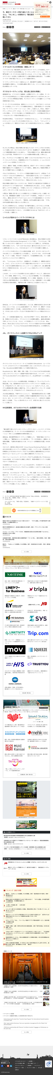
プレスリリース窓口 (31, 1067)
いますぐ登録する (45, 16)
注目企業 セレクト (10, 563)
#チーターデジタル (43, 21)
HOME (4, 8)
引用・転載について (32, 1063)
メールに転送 (37, 27)
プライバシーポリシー (20, 1065)
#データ (35, 21)
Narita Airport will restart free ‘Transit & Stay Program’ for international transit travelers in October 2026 (26, 1019)
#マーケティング (7, 21)
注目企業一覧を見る (26, 693)
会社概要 (30, 1061)
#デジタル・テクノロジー (17, 21)
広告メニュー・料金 (19, 1067)
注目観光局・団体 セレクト (12, 707)
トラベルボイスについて (20, 1061)
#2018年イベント (28, 21)
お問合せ (17, 1069)
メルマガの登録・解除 (20, 1063)
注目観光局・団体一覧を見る (26, 774)
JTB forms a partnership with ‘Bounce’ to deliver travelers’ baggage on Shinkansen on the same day (26, 1027)
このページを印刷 (46, 27)
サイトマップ (37, 1065)
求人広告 (40, 1067)
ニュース (8, 8)
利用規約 (29, 1065)
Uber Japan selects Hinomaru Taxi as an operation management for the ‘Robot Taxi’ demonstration (25, 1023)
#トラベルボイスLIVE (8, 23)
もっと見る (26, 551)
